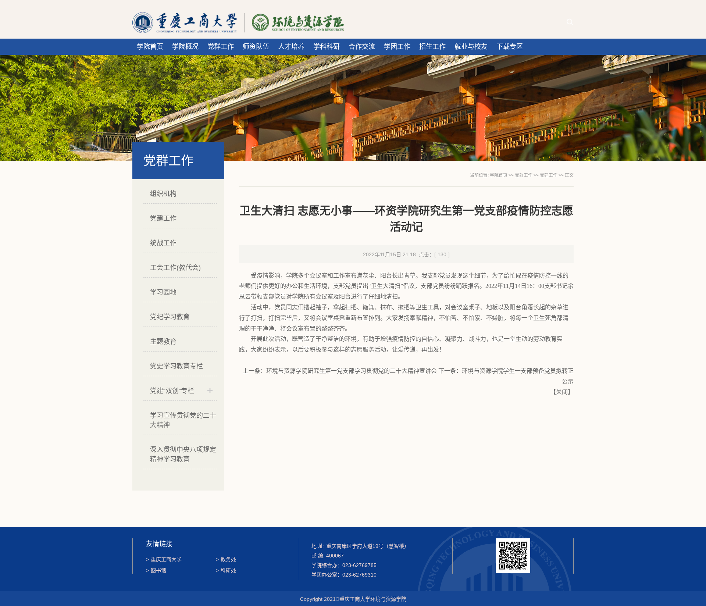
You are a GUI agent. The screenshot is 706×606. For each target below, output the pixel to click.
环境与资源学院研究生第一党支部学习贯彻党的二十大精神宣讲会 (351, 371)
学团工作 (397, 46)
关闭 (562, 392)
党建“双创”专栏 (172, 391)
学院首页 (150, 46)
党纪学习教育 (170, 317)
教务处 (226, 559)
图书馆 (156, 570)
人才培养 (291, 46)
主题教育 (163, 341)
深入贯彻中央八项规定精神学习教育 (183, 454)
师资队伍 (256, 46)
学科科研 (326, 46)
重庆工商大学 (164, 559)
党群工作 (220, 46)
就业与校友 (471, 46)
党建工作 (163, 218)
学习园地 (163, 292)
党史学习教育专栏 (176, 366)
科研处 (226, 570)
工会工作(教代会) (175, 267)
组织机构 (163, 193)
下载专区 (509, 46)
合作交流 (362, 46)
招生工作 (432, 46)
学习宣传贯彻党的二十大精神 (183, 420)
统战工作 (163, 243)
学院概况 (185, 46)
